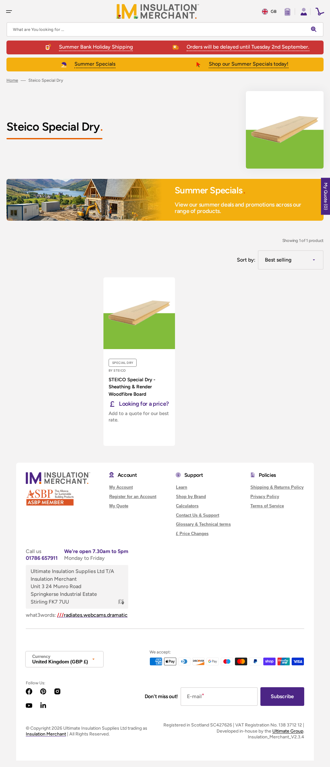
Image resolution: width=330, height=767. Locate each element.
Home (12, 80)
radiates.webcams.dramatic (92, 615)
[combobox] (165, 29)
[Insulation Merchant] (157, 11)
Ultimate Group (287, 731)
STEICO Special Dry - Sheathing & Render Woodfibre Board (132, 387)
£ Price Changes (192, 533)
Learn (181, 487)
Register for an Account (132, 496)
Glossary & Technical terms (203, 524)
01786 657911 (42, 558)
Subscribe (282, 696)
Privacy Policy (264, 496)
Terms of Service (267, 506)
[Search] (315, 30)
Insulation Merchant (46, 734)
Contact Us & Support (197, 515)
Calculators (187, 506)
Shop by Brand (191, 496)
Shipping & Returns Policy (277, 487)
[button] (9, 12)
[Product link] (139, 361)
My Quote (118, 506)
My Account (121, 487)
